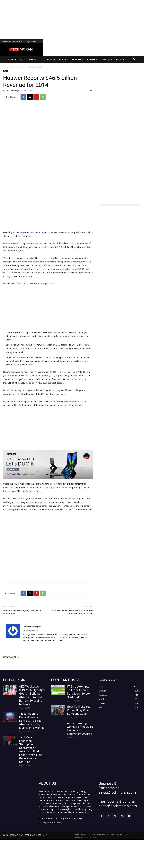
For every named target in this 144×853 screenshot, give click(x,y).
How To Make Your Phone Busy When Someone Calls (79, 710)
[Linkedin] (30, 643)
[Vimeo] (115, 816)
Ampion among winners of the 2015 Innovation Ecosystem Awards (80, 728)
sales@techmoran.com (51, 822)
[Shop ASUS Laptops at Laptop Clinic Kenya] (48, 464)
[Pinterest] (36, 97)
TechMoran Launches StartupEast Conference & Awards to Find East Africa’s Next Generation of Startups (30, 750)
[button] (134, 59)
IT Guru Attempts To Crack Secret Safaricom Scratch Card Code (79, 692)
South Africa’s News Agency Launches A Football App (22, 612)
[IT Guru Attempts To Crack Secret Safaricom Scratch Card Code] (58, 690)
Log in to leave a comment (15, 662)
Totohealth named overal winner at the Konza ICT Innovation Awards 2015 (72, 612)
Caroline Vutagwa (13, 90)
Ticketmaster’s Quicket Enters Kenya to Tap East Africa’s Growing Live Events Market (31, 720)
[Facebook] (23, 97)
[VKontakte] (122, 816)
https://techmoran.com (31, 631)
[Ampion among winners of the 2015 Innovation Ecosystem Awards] (58, 726)
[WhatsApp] (43, 97)
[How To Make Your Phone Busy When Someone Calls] (58, 710)
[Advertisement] (72, 19)
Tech (5, 71)
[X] (30, 97)
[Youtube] (129, 816)
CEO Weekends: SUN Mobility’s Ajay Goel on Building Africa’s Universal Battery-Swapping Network (32, 695)
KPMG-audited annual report (33, 232)
